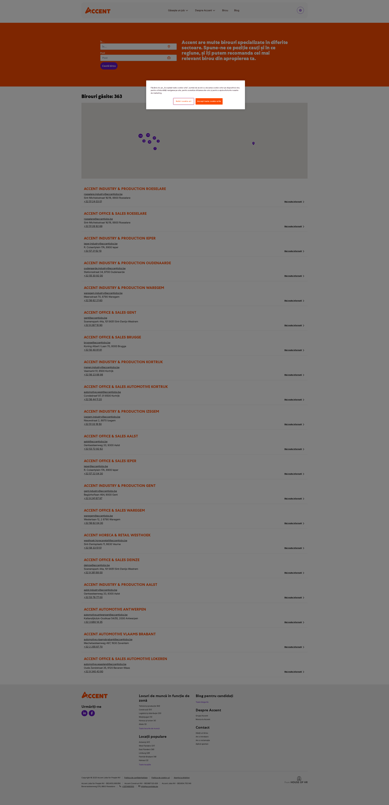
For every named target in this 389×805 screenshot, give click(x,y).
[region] (195, 94)
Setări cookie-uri (183, 101)
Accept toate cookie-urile (209, 101)
